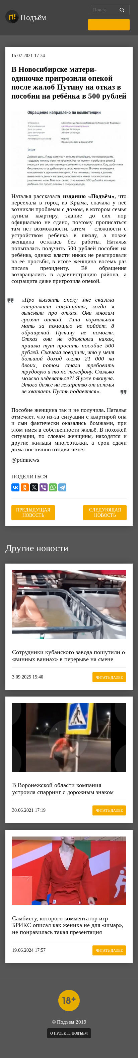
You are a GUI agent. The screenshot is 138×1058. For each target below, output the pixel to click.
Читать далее (109, 677)
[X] (34, 487)
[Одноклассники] (25, 487)
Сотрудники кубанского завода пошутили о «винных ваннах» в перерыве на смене (68, 655)
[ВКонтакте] (15, 487)
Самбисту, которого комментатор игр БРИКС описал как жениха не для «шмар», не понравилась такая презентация (68, 925)
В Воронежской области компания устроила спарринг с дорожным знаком (63, 788)
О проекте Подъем (69, 1033)
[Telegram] (62, 487)
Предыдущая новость (33, 512)
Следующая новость (105, 512)
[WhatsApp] (53, 487)
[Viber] (44, 487)
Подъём (33, 17)
